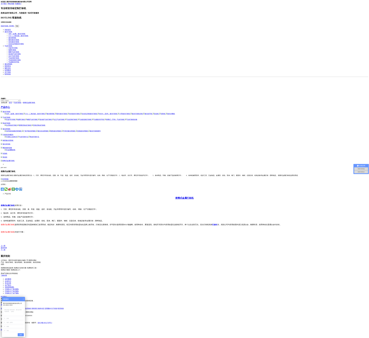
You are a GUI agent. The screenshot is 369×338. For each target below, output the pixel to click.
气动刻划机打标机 (14, 60)
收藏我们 (18, 4)
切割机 (163, 114)
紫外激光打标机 (13, 40)
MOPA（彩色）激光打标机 (108, 114)
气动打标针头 (23, 137)
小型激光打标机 (124, 114)
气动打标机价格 (131, 119)
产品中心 (5, 107)
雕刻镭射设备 (7, 148)
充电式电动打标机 (39, 125)
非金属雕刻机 (10, 150)
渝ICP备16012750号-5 (45, 323)
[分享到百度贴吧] (20, 189)
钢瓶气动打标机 (13, 52)
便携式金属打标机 (29, 102)
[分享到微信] (5, 189)
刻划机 (156, 114)
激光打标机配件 (95, 131)
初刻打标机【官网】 (8, 26)
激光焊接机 (8, 64)
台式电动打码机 (11, 125)
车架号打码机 (13, 48)
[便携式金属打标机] (8, 161)
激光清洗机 (6, 144)
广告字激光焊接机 (29, 131)
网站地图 (11, 4)
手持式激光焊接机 (69, 131)
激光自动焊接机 (43, 131)
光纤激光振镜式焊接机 (14, 131)
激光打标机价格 (137, 114)
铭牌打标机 (12, 50)
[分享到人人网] (16, 189)
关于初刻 (8, 72)
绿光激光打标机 (13, 42)
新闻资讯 (8, 66)
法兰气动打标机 (13, 56)
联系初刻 (8, 74)
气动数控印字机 (13, 62)
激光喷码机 (12, 38)
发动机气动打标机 (14, 54)
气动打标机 (8, 46)
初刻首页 (8, 30)
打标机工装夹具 (11, 137)
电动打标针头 (34, 137)
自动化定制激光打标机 (16, 44)
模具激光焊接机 (56, 131)
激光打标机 (8, 32)
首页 (10, 102)
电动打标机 (6, 123)
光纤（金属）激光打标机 (16, 34)
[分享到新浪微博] (9, 189)
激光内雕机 (171, 114)
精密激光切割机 (8, 140)
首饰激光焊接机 (82, 131)
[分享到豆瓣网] (13, 189)
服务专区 (8, 68)
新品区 (5, 157)
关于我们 (4, 4)
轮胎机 (5, 153)
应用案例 (8, 70)
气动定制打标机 (13, 58)
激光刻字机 (149, 114)
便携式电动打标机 (25, 125)
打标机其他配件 (8, 134)
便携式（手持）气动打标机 (115, 119)
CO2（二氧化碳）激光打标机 (18, 36)
